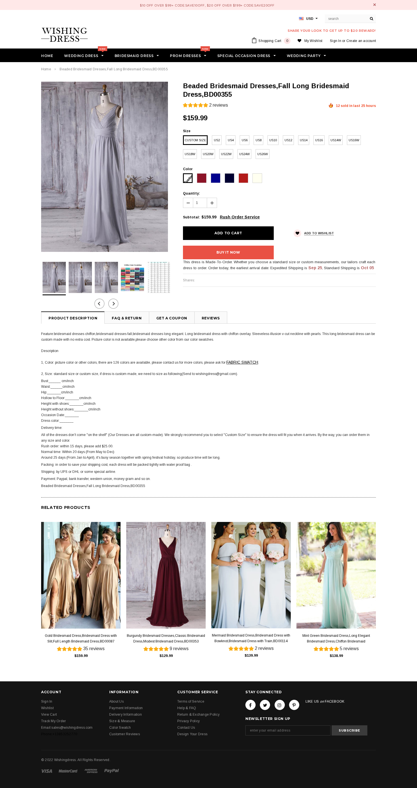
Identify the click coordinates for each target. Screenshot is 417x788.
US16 (319, 140)
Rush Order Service (240, 217)
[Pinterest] (294, 705)
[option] (106, 167)
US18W (190, 154)
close (374, 4)
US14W (335, 140)
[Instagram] (280, 705)
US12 (288, 140)
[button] (205, 105)
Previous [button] (99, 304)
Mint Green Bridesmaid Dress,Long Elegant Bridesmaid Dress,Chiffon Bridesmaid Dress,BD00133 (336, 639)
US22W (226, 154)
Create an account (361, 41)
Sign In (335, 41)
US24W (244, 154)
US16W (354, 140)
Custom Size (195, 140)
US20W (208, 154)
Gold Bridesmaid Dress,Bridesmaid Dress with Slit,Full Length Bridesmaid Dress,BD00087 (81, 638)
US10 (273, 140)
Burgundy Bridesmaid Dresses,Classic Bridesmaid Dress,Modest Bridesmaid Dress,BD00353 (166, 638)
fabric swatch (242, 362)
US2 (217, 140)
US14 (304, 140)
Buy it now (228, 252)
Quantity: (191, 193)
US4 (231, 140)
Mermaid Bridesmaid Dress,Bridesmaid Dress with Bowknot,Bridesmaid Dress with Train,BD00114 (251, 638)
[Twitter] (265, 705)
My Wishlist (313, 41)
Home (46, 69)
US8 (259, 140)
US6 (245, 140)
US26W (262, 154)
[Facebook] (250, 705)
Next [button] (113, 304)
